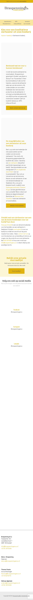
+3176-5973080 (6, 548)
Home (3, 35)
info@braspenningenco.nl (8, 243)
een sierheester (13, 163)
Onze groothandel (6, 225)
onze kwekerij (17, 229)
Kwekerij (8, 35)
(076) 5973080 (7, 240)
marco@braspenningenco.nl (10, 561)
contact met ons (23, 234)
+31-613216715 (6, 576)
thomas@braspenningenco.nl (11, 574)
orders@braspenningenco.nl (10, 583)
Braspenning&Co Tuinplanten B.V (21, 596)
